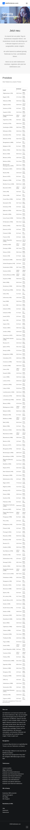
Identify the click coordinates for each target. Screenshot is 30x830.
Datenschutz (6, 812)
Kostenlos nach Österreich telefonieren (12, 783)
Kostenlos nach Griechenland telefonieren (13, 774)
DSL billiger (5, 797)
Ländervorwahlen (7, 768)
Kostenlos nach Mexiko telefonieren (12, 781)
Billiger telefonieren (7, 770)
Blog (10, 744)
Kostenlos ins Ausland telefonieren (11, 772)
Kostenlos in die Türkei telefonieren (11, 777)
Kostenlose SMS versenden (10, 793)
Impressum (5, 810)
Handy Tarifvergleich (8, 795)
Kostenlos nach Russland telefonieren (12, 775)
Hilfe (4, 808)
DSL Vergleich (6, 799)
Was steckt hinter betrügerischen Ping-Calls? (14, 754)
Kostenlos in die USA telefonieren (11, 779)
